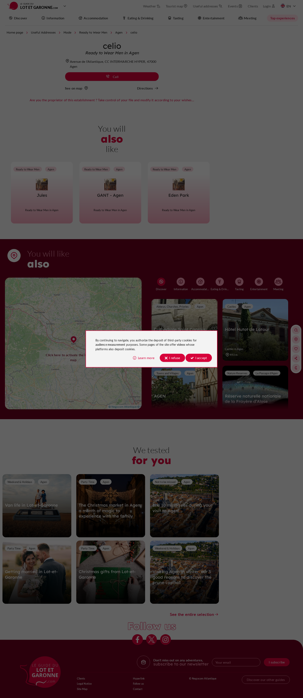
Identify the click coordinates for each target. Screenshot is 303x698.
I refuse (174, 358)
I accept (201, 358)
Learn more (146, 358)
